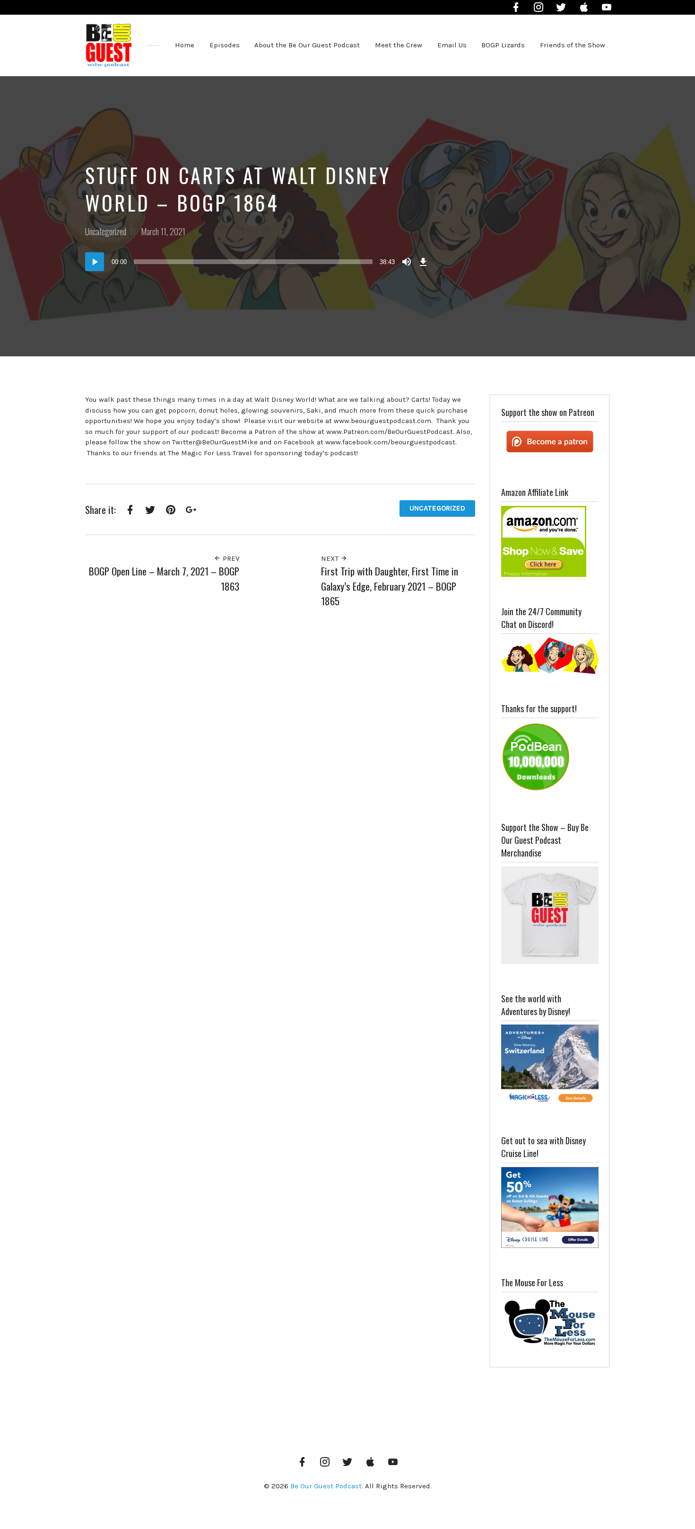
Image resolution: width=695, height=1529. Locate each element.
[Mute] (407, 261)
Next (330, 558)
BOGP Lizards (503, 45)
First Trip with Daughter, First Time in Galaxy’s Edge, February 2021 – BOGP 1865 (389, 586)
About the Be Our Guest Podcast (307, 45)
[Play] (94, 261)
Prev (230, 558)
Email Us (452, 45)
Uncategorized (105, 231)
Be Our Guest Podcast (326, 1486)
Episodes (224, 45)
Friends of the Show (572, 45)
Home (184, 45)
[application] (257, 261)
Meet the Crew (398, 45)
